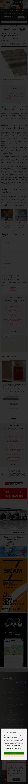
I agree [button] (14, 753)
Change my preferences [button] (14, 755)
